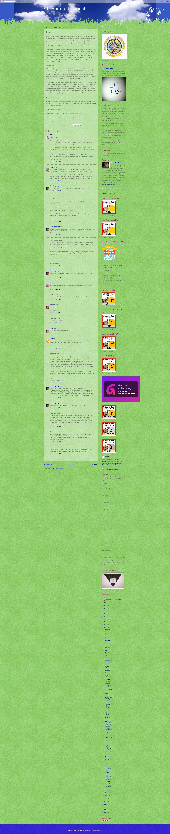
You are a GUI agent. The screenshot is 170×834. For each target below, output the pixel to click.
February (107, 792)
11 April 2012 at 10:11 (55, 235)
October (107, 638)
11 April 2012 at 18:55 (55, 299)
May (106, 653)
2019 (105, 608)
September (108, 640)
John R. (52, 135)
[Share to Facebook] (78, 125)
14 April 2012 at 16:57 (55, 453)
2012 (105, 627)
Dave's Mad (107, 658)
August (107, 645)
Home (71, 464)
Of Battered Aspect (64, 8)
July (106, 647)
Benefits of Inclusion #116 (108, 685)
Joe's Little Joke (107, 666)
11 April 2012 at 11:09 (55, 277)
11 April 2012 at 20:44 (55, 323)
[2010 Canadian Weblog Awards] (121, 401)
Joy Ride (107, 735)
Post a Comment (52, 457)
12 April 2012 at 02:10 (55, 348)
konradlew (88, 830)
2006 (105, 812)
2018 (105, 611)
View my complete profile (108, 184)
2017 (105, 613)
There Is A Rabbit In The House (108, 785)
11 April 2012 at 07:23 (55, 162)
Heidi (51, 338)
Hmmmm (107, 670)
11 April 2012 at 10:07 (55, 221)
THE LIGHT (108, 732)
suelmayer (52, 304)
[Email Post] (70, 125)
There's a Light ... (108, 690)
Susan (51, 328)
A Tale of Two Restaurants (108, 676)
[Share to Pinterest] (80, 125)
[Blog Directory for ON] (105, 821)
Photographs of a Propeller (108, 680)
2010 (105, 801)
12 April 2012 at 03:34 (55, 380)
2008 (105, 807)
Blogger (100, 830)
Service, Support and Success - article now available (108, 748)
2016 (105, 616)
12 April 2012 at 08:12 (55, 407)
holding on (107, 772)
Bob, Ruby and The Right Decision (108, 699)
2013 (105, 624)
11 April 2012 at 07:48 (55, 180)
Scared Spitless (108, 737)
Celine (51, 167)
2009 (105, 804)
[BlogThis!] (75, 125)
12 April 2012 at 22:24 (55, 441)
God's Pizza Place (107, 694)
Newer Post (48, 464)
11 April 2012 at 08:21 (55, 190)
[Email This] (73, 125)
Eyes (106, 673)
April (106, 655)
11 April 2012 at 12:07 (55, 289)
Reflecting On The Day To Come (108, 662)
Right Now (107, 759)
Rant (106, 764)
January (107, 795)
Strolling (107, 754)
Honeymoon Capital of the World (108, 722)
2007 (105, 810)
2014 (105, 622)
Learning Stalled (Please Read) (107, 705)
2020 (105, 605)
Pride (106, 740)
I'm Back (107, 743)
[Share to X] (77, 125)
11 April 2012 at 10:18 (55, 265)
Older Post (94, 464)
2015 (105, 619)
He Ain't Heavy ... (108, 717)
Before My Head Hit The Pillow (108, 728)
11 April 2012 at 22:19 (55, 333)
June (106, 650)
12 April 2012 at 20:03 (55, 426)
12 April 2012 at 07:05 (55, 397)
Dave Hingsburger (55, 186)
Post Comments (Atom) (57, 468)
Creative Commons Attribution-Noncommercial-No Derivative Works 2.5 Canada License (112, 463)
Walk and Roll (108, 756)
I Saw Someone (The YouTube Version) (108, 778)
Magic (106, 762)
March (107, 790)
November (107, 634)
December (107, 629)
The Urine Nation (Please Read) (107, 712)
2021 (105, 603)
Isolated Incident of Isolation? (108, 768)
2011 (105, 799)
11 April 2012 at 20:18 (55, 313)
